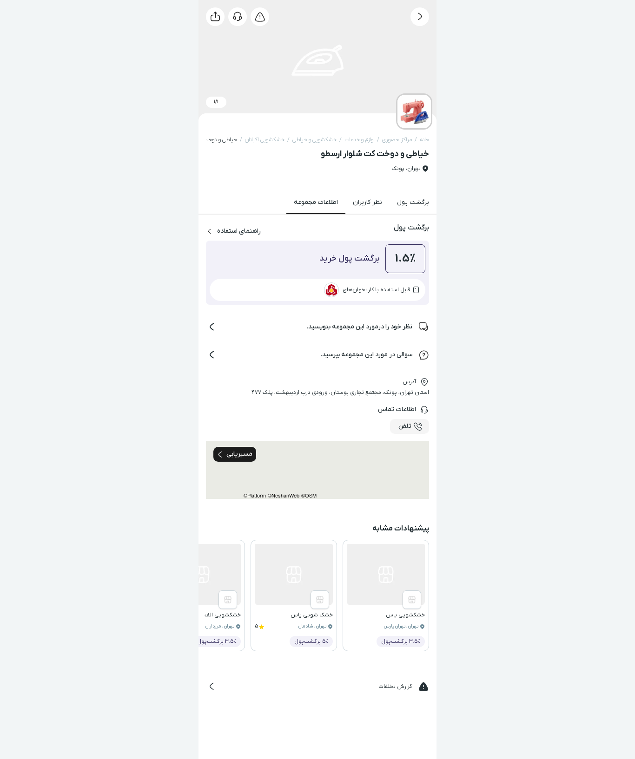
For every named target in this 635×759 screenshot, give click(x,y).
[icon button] (419, 16)
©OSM (309, 495)
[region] (317, 470)
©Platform (255, 495)
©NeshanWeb (283, 495)
